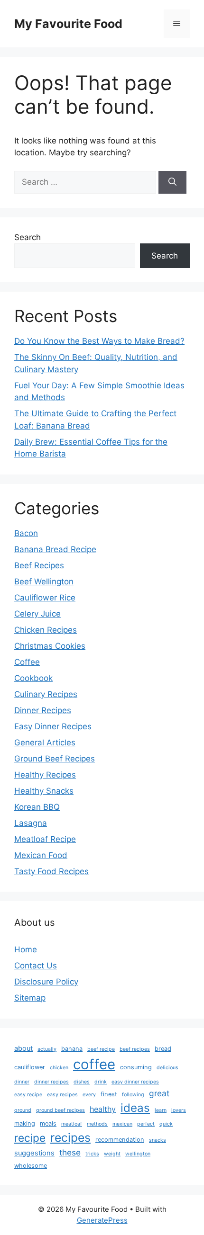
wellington (137, 1154)
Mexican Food (40, 855)
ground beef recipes (60, 1110)
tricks (92, 1154)
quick (166, 1124)
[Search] (172, 182)
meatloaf (71, 1124)
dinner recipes (51, 1082)
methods (97, 1124)
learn (161, 1110)
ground (22, 1110)
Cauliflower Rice (44, 597)
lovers (178, 1110)
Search (27, 237)
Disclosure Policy (46, 981)
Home (25, 949)
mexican (122, 1124)
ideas (135, 1108)
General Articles (44, 742)
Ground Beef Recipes (54, 758)
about (23, 1048)
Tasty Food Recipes (51, 871)
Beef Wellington (44, 581)
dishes (82, 1082)
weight (112, 1154)
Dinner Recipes (42, 710)
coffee (94, 1064)
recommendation (119, 1139)
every (89, 1095)
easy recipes (62, 1095)
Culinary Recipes (45, 694)
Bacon (26, 533)
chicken (59, 1068)
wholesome (30, 1165)
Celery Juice (37, 613)
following (133, 1095)
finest (109, 1094)
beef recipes (135, 1049)
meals (48, 1123)
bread (163, 1048)
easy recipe (28, 1095)
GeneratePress (102, 1220)
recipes (70, 1137)
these (70, 1152)
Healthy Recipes (45, 774)
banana (72, 1048)
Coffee (27, 662)
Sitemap (30, 997)
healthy (103, 1109)
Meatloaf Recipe (45, 839)
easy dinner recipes (135, 1082)
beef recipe (101, 1049)
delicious (167, 1068)
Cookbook (33, 678)
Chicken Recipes (45, 630)
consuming (136, 1067)
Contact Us (35, 965)
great (159, 1093)
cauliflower (29, 1067)
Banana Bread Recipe (55, 549)
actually (46, 1049)
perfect (146, 1124)
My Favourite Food (68, 24)
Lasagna (30, 823)
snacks (157, 1140)
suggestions (34, 1153)
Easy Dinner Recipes (53, 726)
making (24, 1123)
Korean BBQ (37, 807)
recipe (30, 1137)
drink (100, 1082)
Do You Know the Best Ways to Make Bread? (99, 341)
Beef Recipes (39, 565)
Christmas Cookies (49, 646)
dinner (21, 1082)
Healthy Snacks (44, 791)
